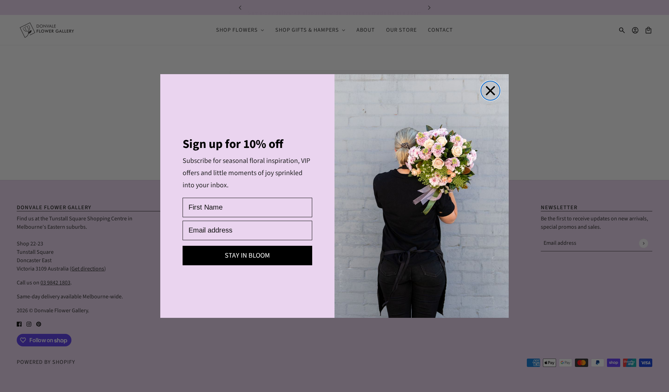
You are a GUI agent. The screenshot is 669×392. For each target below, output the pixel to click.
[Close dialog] (490, 90)
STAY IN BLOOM (247, 255)
